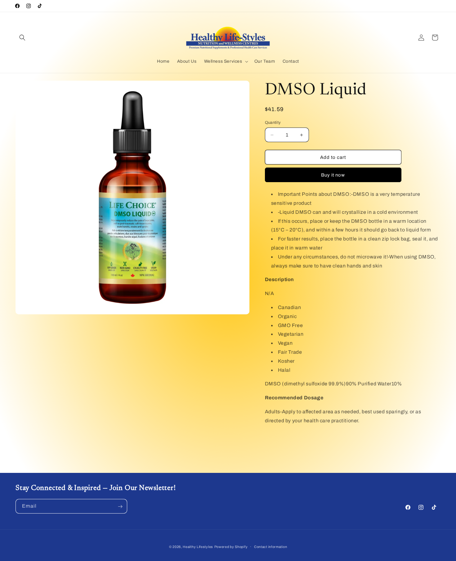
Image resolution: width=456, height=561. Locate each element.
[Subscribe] (120, 506)
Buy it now (333, 175)
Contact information (270, 546)
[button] (22, 37)
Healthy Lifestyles (198, 547)
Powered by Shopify (231, 547)
